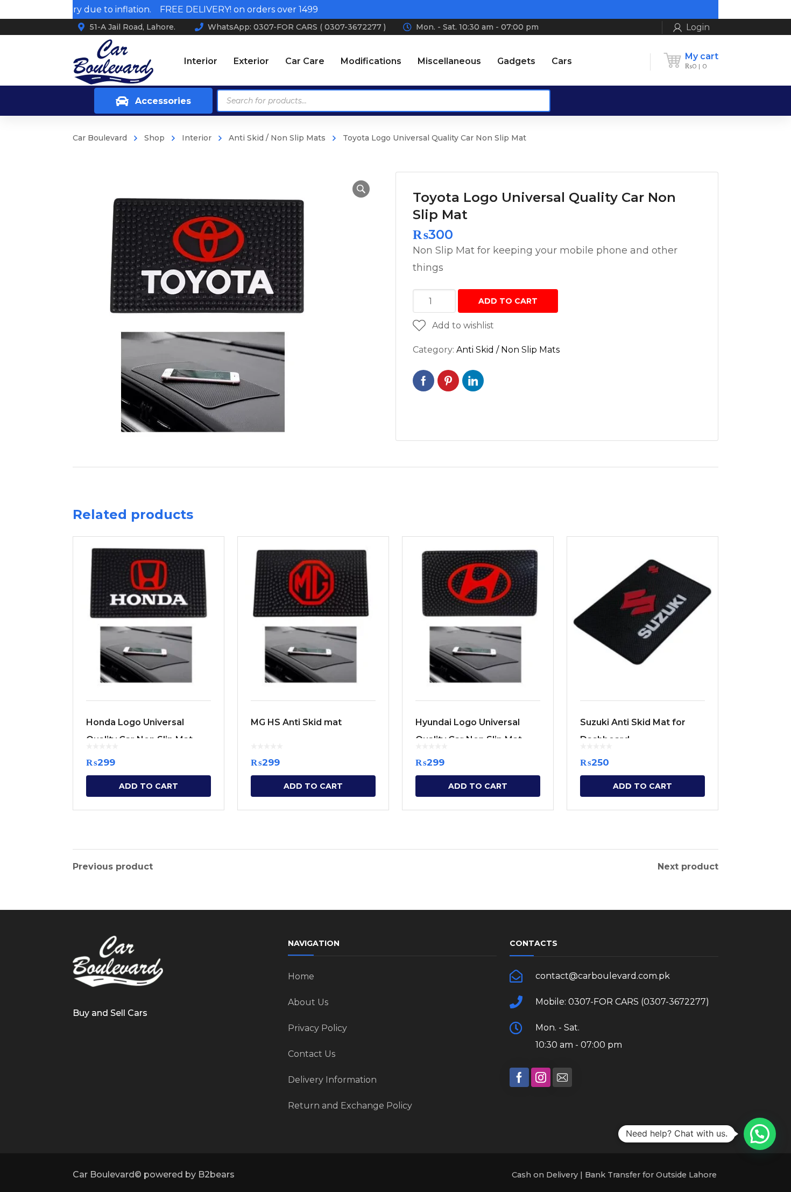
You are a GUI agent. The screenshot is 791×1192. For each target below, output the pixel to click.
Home (301, 976)
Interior (196, 138)
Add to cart (508, 301)
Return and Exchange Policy (350, 1105)
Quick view (148, 612)
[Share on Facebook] (423, 380)
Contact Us (311, 1054)
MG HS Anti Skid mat (296, 722)
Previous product (113, 867)
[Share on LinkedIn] (473, 380)
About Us (308, 1002)
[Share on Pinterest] (448, 380)
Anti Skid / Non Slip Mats (277, 138)
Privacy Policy (317, 1028)
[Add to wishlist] (208, 560)
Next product (688, 867)
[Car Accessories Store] (113, 61)
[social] (519, 1077)
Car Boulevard (100, 138)
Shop (154, 138)
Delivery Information (332, 1080)
